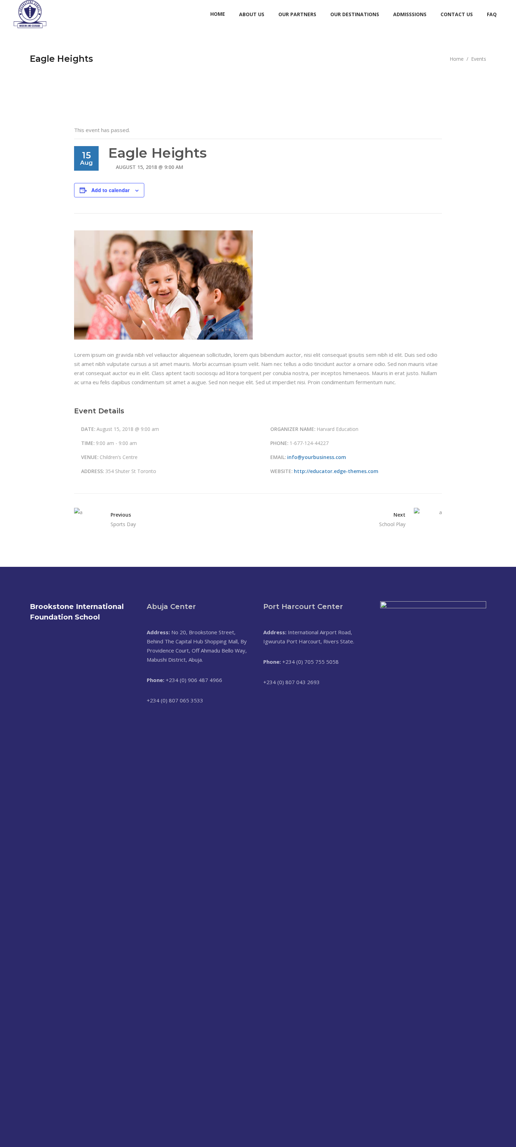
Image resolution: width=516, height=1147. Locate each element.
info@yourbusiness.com (316, 457)
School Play (392, 524)
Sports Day (123, 524)
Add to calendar (110, 190)
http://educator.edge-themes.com (336, 471)
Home (457, 58)
